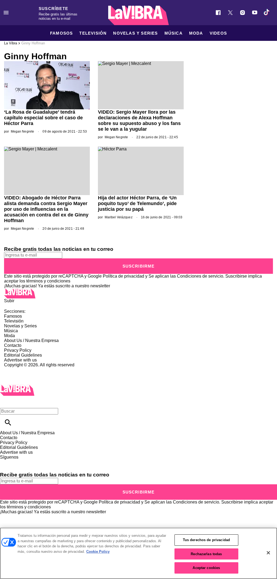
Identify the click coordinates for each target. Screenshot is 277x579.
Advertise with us (20, 360)
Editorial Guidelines (23, 355)
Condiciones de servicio (200, 276)
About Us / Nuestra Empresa (31, 340)
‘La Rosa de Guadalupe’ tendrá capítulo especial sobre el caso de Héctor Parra (43, 117)
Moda (196, 33)
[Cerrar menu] (6, 402)
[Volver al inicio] (17, 387)
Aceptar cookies (206, 568)
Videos (218, 33)
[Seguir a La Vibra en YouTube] (255, 12)
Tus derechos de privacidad (206, 540)
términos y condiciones (48, 281)
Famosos (61, 33)
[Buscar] (8, 422)
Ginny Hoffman (33, 43)
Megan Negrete (22, 131)
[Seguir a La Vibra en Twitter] (230, 12)
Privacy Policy (17, 350)
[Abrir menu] (6, 12)
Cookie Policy (98, 552)
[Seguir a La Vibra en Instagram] (242, 12)
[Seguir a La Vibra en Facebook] (218, 12)
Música (173, 33)
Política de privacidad (123, 276)
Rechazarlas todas (206, 554)
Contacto (12, 345)
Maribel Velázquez (119, 217)
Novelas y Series (135, 33)
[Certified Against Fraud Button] (23, 369)
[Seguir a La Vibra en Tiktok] (267, 12)
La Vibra (10, 43)
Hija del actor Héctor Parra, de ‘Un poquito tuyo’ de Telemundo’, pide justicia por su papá (137, 203)
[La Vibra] (138, 15)
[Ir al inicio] (138, 293)
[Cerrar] (268, 553)
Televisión (93, 33)
